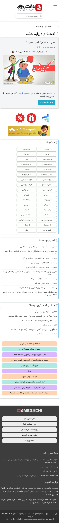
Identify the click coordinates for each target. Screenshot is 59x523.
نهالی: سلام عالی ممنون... (48, 466)
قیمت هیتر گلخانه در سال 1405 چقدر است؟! (39, 320)
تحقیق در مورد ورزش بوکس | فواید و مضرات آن (38, 246)
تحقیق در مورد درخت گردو (47, 334)
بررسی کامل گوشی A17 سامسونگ (43, 278)
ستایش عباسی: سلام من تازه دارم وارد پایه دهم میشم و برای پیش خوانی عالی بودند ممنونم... (30, 461)
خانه (57, 26)
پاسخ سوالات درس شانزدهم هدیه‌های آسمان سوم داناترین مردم (32, 316)
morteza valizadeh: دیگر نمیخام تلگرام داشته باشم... (37, 475)
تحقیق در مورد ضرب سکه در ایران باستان (41, 267)
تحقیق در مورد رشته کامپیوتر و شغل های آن (40, 258)
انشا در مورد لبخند (50, 325)
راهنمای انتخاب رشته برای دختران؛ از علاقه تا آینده (38, 287)
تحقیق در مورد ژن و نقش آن (46, 311)
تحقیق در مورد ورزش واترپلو (46, 283)
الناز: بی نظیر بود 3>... (49, 471)
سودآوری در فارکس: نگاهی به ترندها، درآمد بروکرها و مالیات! (34, 329)
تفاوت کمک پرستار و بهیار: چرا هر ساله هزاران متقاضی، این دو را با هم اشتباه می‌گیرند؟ (30, 293)
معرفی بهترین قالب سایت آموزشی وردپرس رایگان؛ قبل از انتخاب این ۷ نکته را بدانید (30, 273)
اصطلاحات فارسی (47, 47)
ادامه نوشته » (46, 102)
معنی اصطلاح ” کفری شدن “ (40, 42)
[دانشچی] (29, 8)
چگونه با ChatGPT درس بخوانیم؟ (44, 262)
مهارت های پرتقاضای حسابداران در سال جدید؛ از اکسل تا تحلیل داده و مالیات (30, 253)
